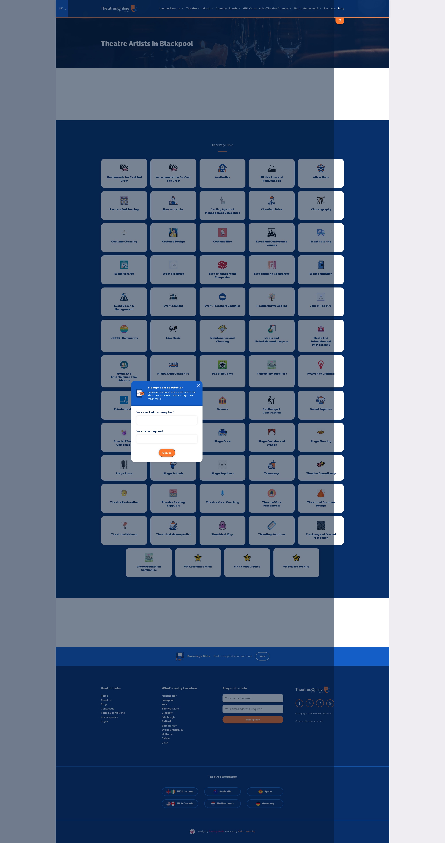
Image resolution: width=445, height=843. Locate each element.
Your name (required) (149, 431)
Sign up (167, 452)
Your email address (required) (155, 412)
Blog (341, 8)
